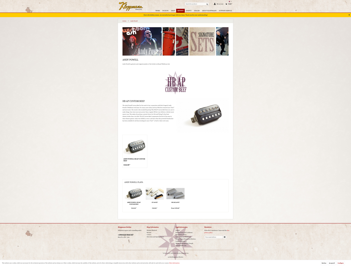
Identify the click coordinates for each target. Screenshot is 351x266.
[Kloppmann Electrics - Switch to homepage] (131, 4)
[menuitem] (197, 3)
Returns (149, 232)
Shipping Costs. (185, 253)
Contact (149, 235)
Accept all (332, 263)
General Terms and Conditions (184, 232)
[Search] (207, 4)
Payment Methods (152, 230)
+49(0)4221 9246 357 (125, 234)
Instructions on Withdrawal (183, 237)
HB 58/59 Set (175, 202)
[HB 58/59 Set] (175, 194)
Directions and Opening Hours (155, 237)
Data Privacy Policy (181, 235)
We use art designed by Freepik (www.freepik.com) (184, 244)
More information (174, 263)
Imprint (178, 230)
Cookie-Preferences (181, 241)
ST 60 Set (155, 202)
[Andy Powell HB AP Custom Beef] (134, 146)
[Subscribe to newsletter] (224, 237)
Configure (341, 263)
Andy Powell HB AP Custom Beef (134, 160)
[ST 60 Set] (155, 194)
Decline (324, 263)
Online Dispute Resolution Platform (186, 239)
